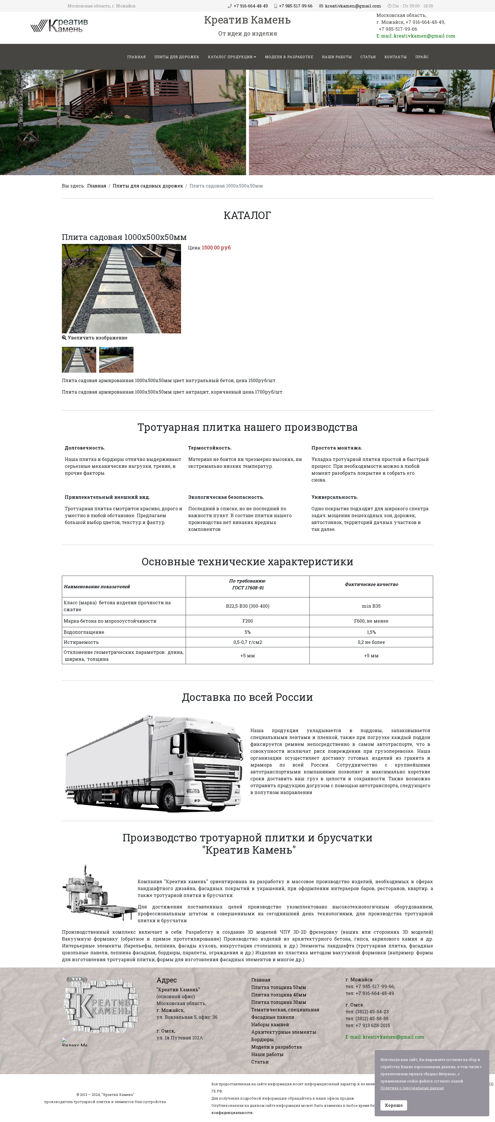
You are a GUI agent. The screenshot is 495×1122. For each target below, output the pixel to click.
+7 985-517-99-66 (296, 6)
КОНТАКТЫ (395, 56)
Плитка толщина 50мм (278, 987)
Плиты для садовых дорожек (148, 186)
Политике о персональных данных (412, 1088)
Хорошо (394, 1105)
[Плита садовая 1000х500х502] (79, 360)
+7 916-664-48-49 (251, 6)
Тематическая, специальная (285, 1009)
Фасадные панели (272, 1017)
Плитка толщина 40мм (279, 995)
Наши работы (337, 56)
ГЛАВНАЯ (136, 56)
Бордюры (262, 1039)
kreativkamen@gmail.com (353, 6)
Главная (96, 186)
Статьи (368, 56)
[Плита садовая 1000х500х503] (116, 360)
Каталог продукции (230, 56)
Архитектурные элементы (283, 1032)
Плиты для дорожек (176, 56)
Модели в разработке (289, 56)
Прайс (422, 56)
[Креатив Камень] (59, 25)
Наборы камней (270, 1024)
